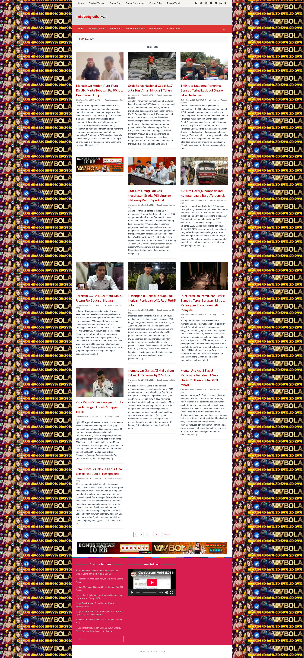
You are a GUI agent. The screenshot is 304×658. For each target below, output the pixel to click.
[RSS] (225, 3)
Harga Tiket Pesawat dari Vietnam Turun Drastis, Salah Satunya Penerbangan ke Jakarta (98, 629)
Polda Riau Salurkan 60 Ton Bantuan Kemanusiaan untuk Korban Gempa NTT (99, 596)
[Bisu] (166, 592)
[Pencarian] (224, 29)
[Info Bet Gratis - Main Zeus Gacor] (92, 16)
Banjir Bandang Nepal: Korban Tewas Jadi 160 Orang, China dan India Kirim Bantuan (97, 572)
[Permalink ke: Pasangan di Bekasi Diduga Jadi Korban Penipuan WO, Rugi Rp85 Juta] (152, 276)
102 (156, 534)
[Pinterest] (205, 3)
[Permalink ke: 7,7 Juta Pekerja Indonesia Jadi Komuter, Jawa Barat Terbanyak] (204, 171)
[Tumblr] (210, 3)
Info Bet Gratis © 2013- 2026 (152, 651)
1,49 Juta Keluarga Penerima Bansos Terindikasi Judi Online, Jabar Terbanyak (201, 90)
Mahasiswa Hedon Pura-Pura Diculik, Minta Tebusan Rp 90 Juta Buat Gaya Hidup (99, 90)
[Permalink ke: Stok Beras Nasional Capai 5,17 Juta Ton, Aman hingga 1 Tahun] (152, 66)
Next (165, 534)
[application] (152, 582)
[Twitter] (201, 3)
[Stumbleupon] (215, 3)
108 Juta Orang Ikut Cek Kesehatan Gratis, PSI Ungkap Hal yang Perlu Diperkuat (149, 195)
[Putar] (132, 592)
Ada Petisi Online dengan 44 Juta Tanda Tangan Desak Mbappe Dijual (99, 407)
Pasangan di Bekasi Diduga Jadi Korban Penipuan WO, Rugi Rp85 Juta (152, 300)
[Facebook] (196, 3)
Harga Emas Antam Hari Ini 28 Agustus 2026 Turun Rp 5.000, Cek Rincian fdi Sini (99, 613)
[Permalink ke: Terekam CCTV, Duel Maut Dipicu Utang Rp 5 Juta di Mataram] (100, 276)
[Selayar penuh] (171, 592)
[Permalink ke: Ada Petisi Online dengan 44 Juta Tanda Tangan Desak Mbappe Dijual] (100, 382)
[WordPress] (220, 3)
